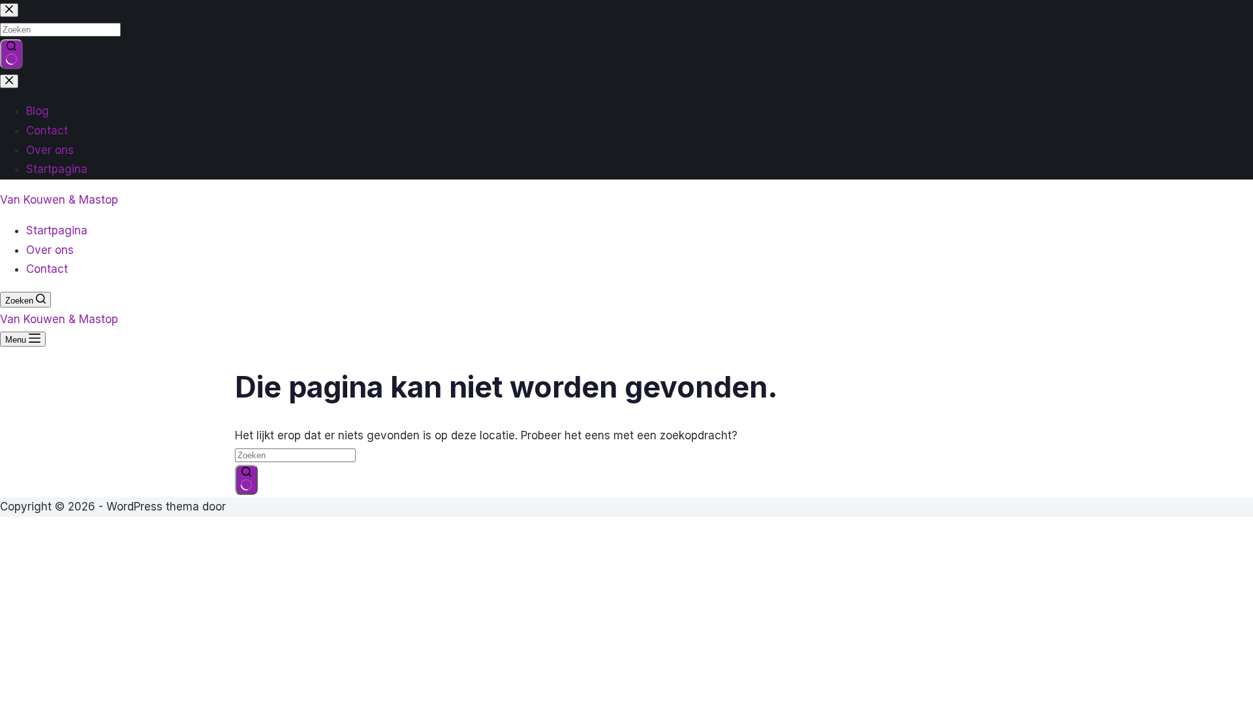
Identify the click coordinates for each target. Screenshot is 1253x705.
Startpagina (56, 230)
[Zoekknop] (246, 480)
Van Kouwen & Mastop (59, 199)
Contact (47, 268)
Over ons (50, 250)
